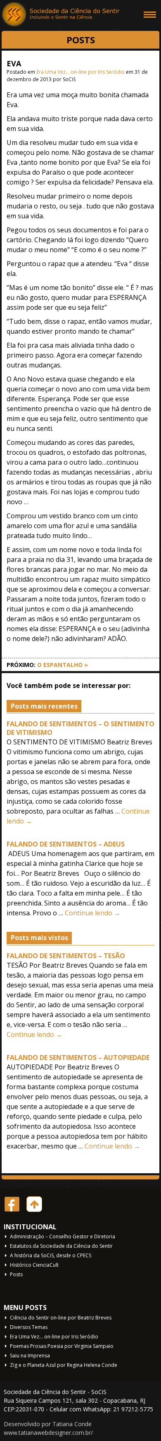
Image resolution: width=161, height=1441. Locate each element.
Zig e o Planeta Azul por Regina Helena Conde (63, 1364)
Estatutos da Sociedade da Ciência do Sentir (61, 1245)
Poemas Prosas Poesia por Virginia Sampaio (62, 1346)
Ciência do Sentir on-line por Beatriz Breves (60, 1317)
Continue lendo (93, 912)
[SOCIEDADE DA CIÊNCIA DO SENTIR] (61, 14)
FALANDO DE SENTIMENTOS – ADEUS (66, 844)
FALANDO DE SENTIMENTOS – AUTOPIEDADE (78, 1057)
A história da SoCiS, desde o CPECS (50, 1255)
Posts (16, 1274)
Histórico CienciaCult (34, 1264)
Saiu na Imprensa (30, 1355)
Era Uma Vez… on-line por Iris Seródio (80, 71)
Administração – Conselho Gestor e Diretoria (62, 1236)
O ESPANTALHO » (62, 665)
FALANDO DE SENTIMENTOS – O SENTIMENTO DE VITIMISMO (80, 728)
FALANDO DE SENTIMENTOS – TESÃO (66, 955)
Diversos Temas (28, 1327)
